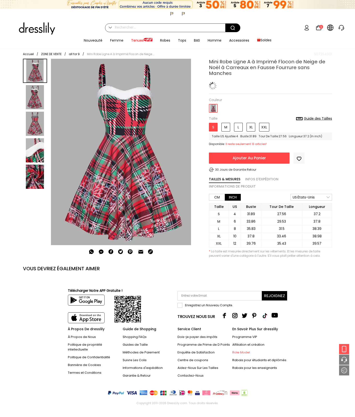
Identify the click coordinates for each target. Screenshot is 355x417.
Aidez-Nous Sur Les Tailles (198, 368)
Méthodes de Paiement (141, 352)
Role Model (241, 352)
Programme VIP (244, 337)
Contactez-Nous (191, 375)
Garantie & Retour (137, 375)
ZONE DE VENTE (51, 54)
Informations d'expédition (143, 368)
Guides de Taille (135, 344)
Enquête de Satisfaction (196, 352)
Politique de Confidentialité (89, 357)
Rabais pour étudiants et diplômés (259, 360)
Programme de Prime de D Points (204, 344)
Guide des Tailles (318, 119)
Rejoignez (274, 296)
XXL (264, 127)
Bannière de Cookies (84, 365)
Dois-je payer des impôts (197, 337)
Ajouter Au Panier (249, 158)
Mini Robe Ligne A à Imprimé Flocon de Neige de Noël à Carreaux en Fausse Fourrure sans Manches (121, 54)
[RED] (213, 107)
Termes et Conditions (84, 372)
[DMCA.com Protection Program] (244, 394)
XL (251, 127)
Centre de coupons (193, 360)
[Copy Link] (150, 251)
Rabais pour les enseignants (254, 368)
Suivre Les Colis (135, 360)
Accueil (28, 54)
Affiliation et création (248, 344)
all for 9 (74, 54)
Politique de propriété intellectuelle (85, 347)
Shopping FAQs (135, 337)
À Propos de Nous (82, 337)
